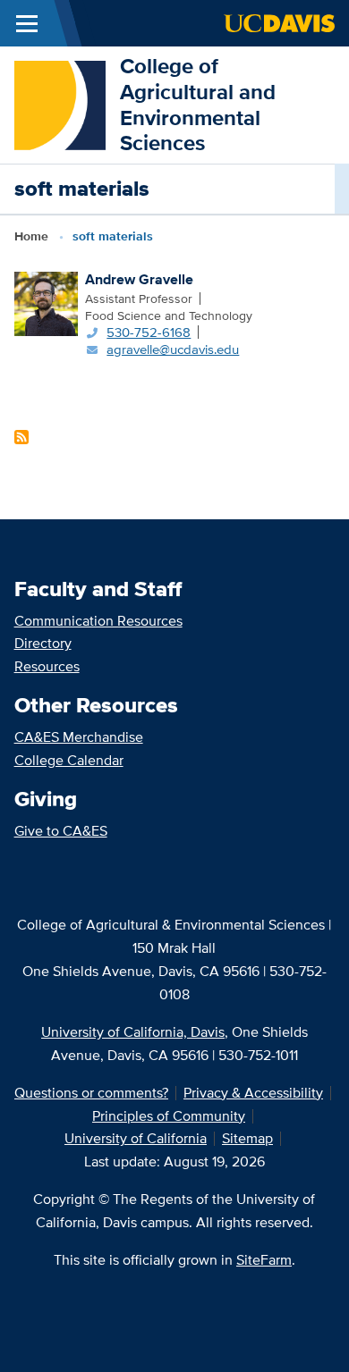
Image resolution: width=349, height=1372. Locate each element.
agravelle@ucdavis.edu (172, 349)
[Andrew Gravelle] (46, 302)
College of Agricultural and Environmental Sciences (198, 104)
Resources (47, 666)
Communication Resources (98, 620)
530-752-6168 (148, 332)
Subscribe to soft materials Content (21, 437)
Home (31, 236)
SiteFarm (264, 1260)
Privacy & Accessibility (253, 1092)
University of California (135, 1138)
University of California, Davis (133, 1032)
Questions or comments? (91, 1092)
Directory (43, 643)
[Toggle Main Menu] (27, 23)
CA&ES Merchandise (78, 737)
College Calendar (68, 760)
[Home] (60, 103)
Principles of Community (168, 1116)
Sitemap (247, 1138)
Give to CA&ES (60, 831)
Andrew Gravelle (139, 279)
